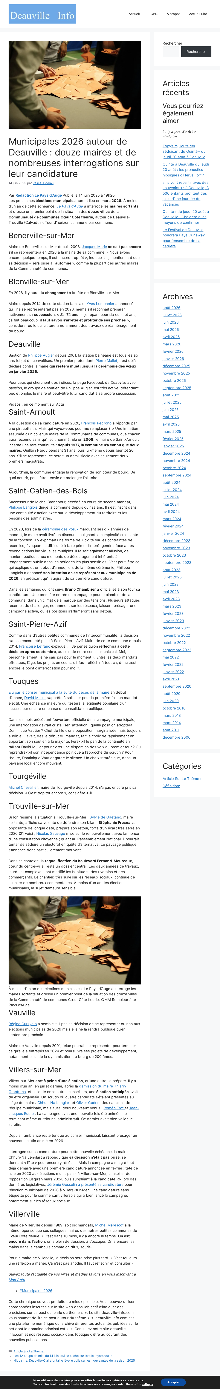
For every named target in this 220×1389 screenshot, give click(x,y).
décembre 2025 (176, 366)
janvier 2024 (173, 533)
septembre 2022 (177, 650)
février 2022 (173, 664)
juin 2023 (171, 584)
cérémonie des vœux (60, 529)
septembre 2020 (177, 686)
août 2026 (171, 308)
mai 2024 (171, 504)
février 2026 (173, 351)
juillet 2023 (172, 577)
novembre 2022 (176, 635)
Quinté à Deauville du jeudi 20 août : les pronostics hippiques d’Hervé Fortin (186, 169)
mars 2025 (172, 431)
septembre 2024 (177, 475)
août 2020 (171, 694)
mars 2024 (172, 519)
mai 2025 (171, 417)
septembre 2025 (177, 388)
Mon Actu (17, 1280)
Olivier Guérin (87, 1103)
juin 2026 (171, 322)
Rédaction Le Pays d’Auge (38, 195)
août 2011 (171, 730)
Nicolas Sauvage (50, 833)
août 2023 (171, 570)
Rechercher (172, 43)
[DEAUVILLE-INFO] (42, 14)
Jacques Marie (94, 247)
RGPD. (153, 14)
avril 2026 (171, 337)
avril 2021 (171, 679)
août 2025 (171, 395)
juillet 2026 (172, 315)
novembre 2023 (176, 548)
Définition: (171, 786)
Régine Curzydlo (23, 1024)
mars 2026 (172, 344)
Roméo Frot (114, 1108)
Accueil (134, 14)
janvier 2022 (173, 672)
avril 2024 (171, 511)
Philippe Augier (41, 355)
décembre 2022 (176, 628)
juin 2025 (171, 410)
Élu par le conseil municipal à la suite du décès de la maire (59, 692)
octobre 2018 (174, 708)
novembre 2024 (176, 461)
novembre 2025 (176, 373)
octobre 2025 (174, 380)
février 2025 (173, 439)
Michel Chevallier (23, 787)
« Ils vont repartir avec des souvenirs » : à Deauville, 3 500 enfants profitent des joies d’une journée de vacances (186, 193)
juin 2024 (171, 497)
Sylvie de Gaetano (105, 817)
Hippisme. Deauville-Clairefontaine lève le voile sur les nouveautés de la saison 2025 (74, 1360)
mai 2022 (171, 657)
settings (147, 1384)
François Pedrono (96, 423)
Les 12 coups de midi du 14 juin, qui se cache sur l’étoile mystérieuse (63, 1356)
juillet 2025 (172, 402)
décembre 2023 (176, 541)
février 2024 (173, 526)
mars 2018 (172, 715)
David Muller (35, 698)
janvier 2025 (173, 446)
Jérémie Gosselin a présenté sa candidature (85, 1184)
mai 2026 (171, 329)
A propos (173, 14)
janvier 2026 (173, 359)
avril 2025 (171, 424)
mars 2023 (172, 606)
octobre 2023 (174, 555)
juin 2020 (171, 701)
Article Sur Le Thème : (29, 1351)
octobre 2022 (174, 643)
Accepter (173, 1382)
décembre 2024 (176, 453)
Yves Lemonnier (100, 304)
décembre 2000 (177, 737)
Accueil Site (198, 14)
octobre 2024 (174, 468)
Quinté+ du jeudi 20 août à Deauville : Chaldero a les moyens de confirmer (186, 217)
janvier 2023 (173, 621)
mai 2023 (171, 592)
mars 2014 (172, 723)
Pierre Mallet (106, 360)
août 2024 (171, 482)
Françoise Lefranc (34, 646)
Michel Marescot (109, 1225)
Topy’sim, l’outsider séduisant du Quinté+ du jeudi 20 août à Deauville (184, 151)
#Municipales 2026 (36, 1291)
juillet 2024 (172, 490)
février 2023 (173, 613)
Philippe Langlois (23, 507)
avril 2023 (171, 599)
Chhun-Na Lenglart (54, 1103)
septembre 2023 (177, 562)
